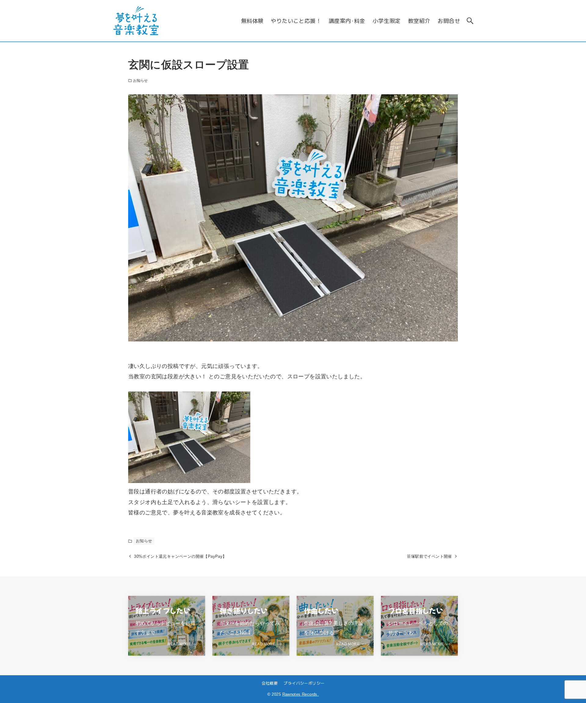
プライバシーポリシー (304, 683)
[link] (166, 625)
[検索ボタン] (470, 21)
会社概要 (270, 683)
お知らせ (140, 80)
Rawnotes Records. (300, 694)
